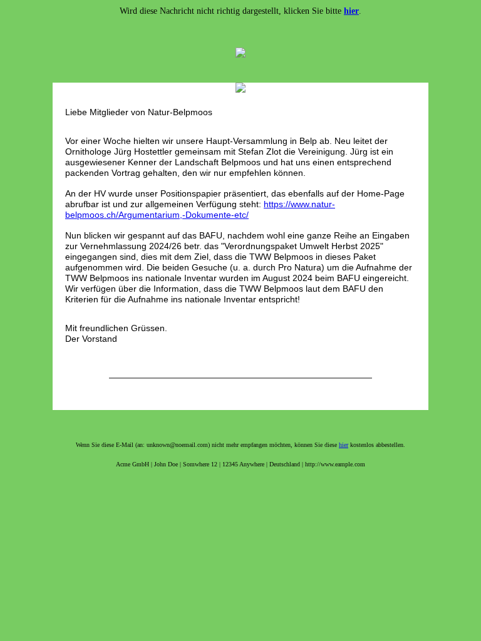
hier (343, 444)
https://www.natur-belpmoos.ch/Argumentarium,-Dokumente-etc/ (200, 209)
